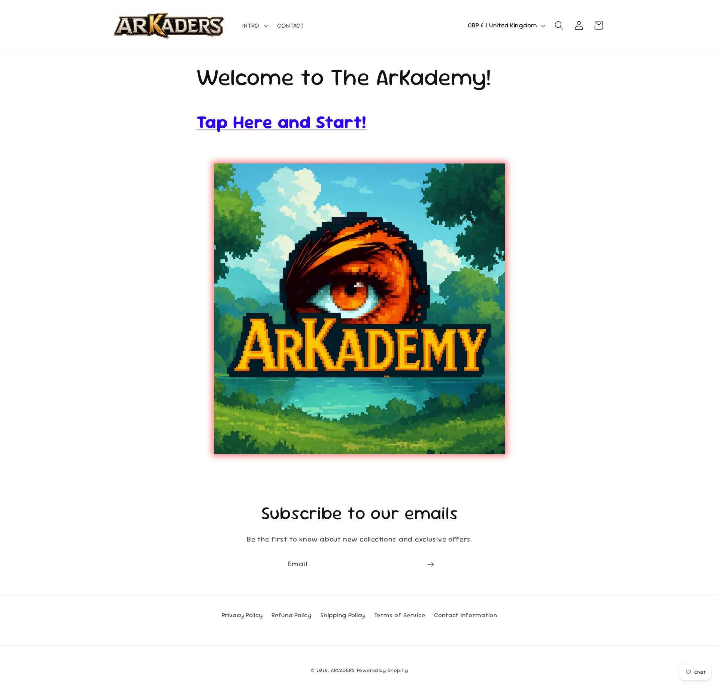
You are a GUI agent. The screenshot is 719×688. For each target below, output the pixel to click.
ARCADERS (343, 670)
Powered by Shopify (382, 670)
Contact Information (465, 615)
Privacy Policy (242, 615)
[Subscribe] (430, 564)
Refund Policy (291, 615)
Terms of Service (399, 615)
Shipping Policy (342, 615)
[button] (254, 25)
